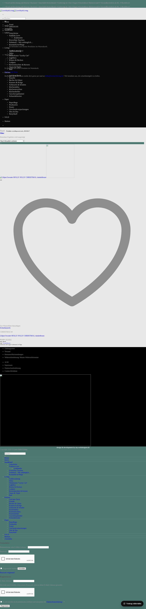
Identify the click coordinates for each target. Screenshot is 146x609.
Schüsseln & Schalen (17, 85)
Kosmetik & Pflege (16, 45)
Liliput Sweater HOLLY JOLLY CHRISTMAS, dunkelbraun (22, 336)
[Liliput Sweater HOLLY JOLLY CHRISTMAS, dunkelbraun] (37, 177)
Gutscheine (13, 33)
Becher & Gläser (15, 80)
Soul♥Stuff (9, 30)
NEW (7, 26)
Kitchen (7, 72)
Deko (11, 53)
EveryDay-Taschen (16, 470)
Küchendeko (14, 87)
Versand (7, 351)
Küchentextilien (15, 89)
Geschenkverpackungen (19, 109)
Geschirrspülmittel (16, 94)
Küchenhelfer (14, 92)
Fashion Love (14, 466)
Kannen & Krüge (16, 82)
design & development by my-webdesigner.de (73, 447)
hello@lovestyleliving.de (54, 76)
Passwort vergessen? (7, 573)
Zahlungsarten (10, 348)
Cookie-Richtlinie (11, 371)
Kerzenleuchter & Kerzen (19, 65)
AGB (7, 362)
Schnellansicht (5, 328)
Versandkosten (6, 343)
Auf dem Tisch (15, 76)
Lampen (12, 489)
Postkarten (13, 105)
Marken (7, 121)
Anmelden (21, 568)
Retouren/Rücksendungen (14, 354)
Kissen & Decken (16, 60)
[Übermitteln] (5, 456)
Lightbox (13, 58)
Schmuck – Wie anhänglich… (21, 42)
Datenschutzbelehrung (13, 368)
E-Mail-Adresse (6, 581)
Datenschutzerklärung (54, 602)
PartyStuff (13, 114)
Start (2, 130)
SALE (7, 117)
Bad (10, 69)
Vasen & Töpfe (15, 67)
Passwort (4, 551)
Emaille (12, 78)
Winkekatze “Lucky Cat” (19, 55)
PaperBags (13, 102)
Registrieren (5, 606)
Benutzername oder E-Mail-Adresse (13, 547)
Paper (7, 99)
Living (7, 48)
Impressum (8, 365)
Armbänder (18, 38)
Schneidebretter (15, 96)
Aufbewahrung (15, 51)
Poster (11, 107)
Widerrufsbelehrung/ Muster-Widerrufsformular (22, 357)
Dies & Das (13, 112)
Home (7, 22)
